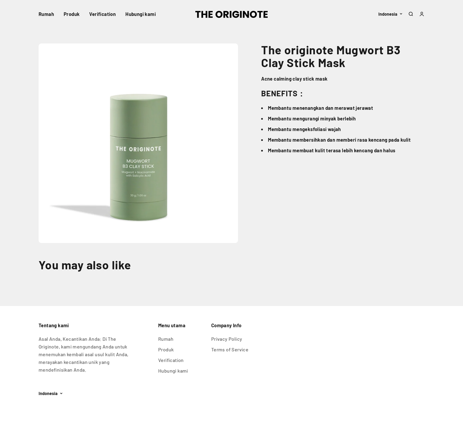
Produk (72, 14)
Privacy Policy (226, 339)
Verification (102, 14)
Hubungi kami (140, 14)
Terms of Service (229, 349)
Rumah (46, 14)
